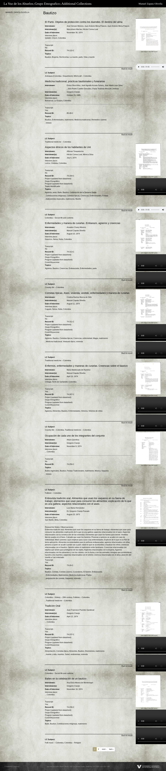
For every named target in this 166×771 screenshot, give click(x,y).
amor (55, 192)
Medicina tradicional (82, 120)
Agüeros (48, 192)
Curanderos (77, 572)
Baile (60, 192)
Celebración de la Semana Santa (83, 192)
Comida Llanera (65, 572)
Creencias (85, 196)
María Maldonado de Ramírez (78, 370)
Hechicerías (64, 57)
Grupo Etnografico (47, 3)
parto (81, 57)
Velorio (48, 123)
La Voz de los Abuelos (18, 3)
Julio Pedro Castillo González (79, 89)
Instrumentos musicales (55, 199)
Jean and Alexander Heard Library (58, 766)
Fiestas (105, 196)
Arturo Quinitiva (73, 440)
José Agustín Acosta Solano (92, 85)
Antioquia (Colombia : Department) (59, 76)
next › (104, 749)
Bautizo (48, 57)
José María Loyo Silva (113, 85)
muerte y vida (51, 654)
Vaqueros (69, 578)
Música (98, 471)
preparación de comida (55, 578)
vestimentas (75, 654)
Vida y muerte (89, 57)
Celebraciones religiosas (56, 196)
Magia (95, 338)
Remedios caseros (98, 120)
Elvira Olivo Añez (74, 85)
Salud (67, 654)
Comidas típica (62, 651)
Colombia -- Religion (72, 743)
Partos (88, 575)
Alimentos (57, 411)
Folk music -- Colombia (54, 743)
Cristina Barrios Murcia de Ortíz (79, 297)
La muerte (74, 57)
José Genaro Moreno (75, 26)
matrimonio (69, 120)
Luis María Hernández (75, 508)
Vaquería (105, 471)
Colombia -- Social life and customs (59, 218)
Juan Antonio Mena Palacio (95, 26)
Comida (55, 572)
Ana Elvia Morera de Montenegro (80, 683)
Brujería (55, 57)
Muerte (78, 199)
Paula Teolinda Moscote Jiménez (105, 89)
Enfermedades (58, 120)
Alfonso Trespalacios (75, 151)
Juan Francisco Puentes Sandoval (80, 610)
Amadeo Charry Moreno (76, 227)
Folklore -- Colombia (53, 493)
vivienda (79, 341)
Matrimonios (63, 575)
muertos (60, 654)
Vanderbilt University (12, 766)
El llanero (87, 572)
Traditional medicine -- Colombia (58, 142)
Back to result (127, 69)
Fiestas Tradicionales (75, 471)
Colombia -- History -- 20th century (58, 597)
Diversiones (90, 651)
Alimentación (50, 651)
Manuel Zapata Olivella (150, 3)
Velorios (84, 411)
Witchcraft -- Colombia (82, 76)
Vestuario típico (69, 341)
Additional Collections (76, 3)
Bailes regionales (52, 471)
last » (111, 749)
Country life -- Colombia (54, 287)
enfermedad (87, 338)
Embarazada (74, 268)
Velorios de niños (95, 411)
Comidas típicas (73, 196)
